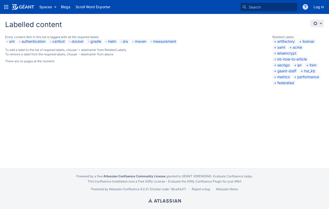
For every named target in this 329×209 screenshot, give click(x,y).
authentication (33, 41)
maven (140, 41)
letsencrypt (286, 53)
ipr (299, 65)
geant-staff (286, 71)
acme (297, 47)
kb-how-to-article (292, 59)
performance (308, 77)
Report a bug (201, 189)
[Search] (244, 7)
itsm (312, 65)
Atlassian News (227, 189)
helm (112, 41)
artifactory (286, 41)
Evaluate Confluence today (232, 176)
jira (125, 41)
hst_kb (309, 71)
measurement (164, 41)
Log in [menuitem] (319, 7)
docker (78, 41)
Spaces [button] (45, 7)
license (308, 41)
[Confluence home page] (23, 7)
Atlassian (164, 200)
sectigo (283, 65)
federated (285, 83)
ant (12, 41)
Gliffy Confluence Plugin (204, 181)
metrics (283, 77)
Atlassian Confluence (124, 189)
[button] (6, 7)
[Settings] (317, 23)
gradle (95, 41)
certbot (58, 41)
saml (281, 47)
